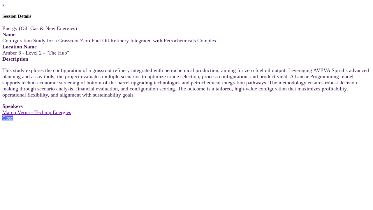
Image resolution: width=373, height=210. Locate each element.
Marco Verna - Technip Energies (36, 112)
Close (7, 118)
